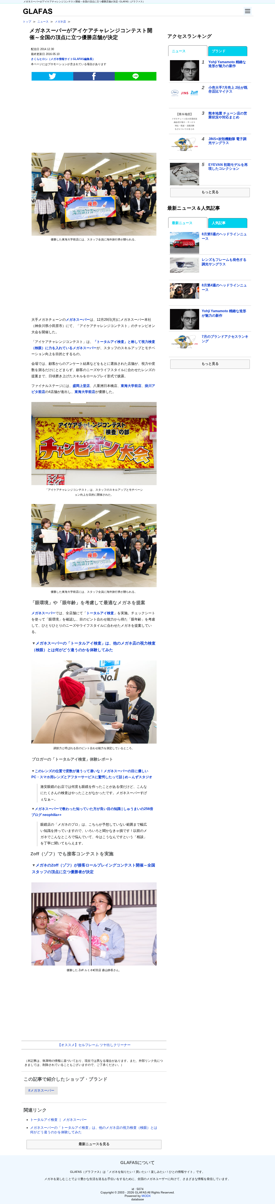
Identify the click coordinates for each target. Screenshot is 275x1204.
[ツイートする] (52, 76)
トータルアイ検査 (100, 613)
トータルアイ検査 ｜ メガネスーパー (58, 1119)
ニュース (179, 51)
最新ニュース (182, 223)
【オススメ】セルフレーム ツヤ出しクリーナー (94, 1045)
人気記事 (219, 223)
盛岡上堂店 (81, 386)
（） (63, 59)
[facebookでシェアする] (94, 76)
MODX (146, 1196)
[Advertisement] (94, 117)
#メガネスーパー (41, 1090)
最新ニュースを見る (94, 1144)
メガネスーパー (78, 319)
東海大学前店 (131, 386)
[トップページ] (36, 13)
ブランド (219, 51)
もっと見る (210, 192)
